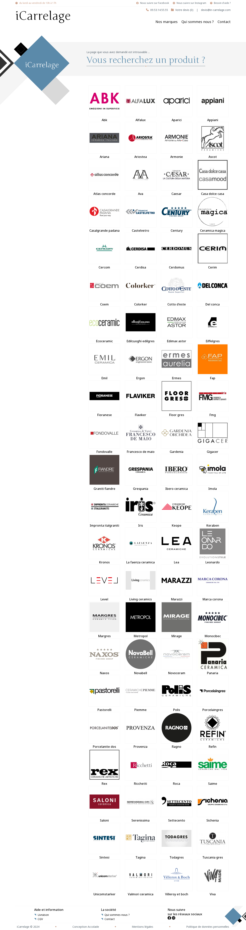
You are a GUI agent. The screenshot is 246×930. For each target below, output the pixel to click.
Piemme (140, 710)
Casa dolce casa (212, 194)
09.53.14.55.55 (159, 10)
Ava (140, 194)
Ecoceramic (104, 341)
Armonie (176, 157)
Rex (104, 783)
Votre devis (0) (184, 10)
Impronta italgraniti (104, 525)
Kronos (104, 562)
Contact (224, 21)
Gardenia (176, 452)
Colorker (140, 304)
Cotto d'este (176, 304)
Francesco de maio (141, 452)
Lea (176, 562)
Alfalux (140, 120)
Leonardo (212, 562)
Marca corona (212, 599)
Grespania (140, 489)
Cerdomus (176, 267)
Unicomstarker (104, 894)
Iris (140, 525)
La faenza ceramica (140, 562)
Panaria (212, 673)
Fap (212, 378)
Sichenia (212, 820)
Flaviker (140, 415)
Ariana (104, 157)
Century (177, 230)
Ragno (176, 746)
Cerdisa (140, 267)
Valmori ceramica (140, 894)
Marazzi (176, 599)
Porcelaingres (212, 710)
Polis (176, 710)
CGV (40, 919)
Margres (104, 636)
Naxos (104, 673)
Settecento (176, 820)
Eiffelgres (213, 341)
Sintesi (104, 857)
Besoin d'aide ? (222, 3)
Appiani (212, 120)
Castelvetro (140, 230)
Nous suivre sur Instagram (191, 3)
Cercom (104, 267)
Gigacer (212, 452)
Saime (212, 783)
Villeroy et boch (176, 894)
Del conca (212, 304)
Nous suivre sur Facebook (154, 3)
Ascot (213, 157)
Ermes (176, 378)
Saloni (104, 820)
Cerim (212, 267)
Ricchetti (140, 783)
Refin (212, 746)
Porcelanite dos (104, 746)
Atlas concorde (104, 194)
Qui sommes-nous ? (117, 915)
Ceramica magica (212, 230)
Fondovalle (104, 452)
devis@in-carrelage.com (216, 10)
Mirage (176, 636)
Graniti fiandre (104, 489)
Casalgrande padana (104, 230)
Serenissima (140, 820)
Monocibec (212, 636)
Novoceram (176, 673)
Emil (104, 378)
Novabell (140, 673)
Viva (213, 894)
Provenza (140, 746)
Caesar (176, 194)
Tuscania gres (212, 857)
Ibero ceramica (176, 489)
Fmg (212, 415)
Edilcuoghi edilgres (140, 341)
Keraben (212, 525)
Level (104, 599)
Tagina (140, 857)
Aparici (177, 120)
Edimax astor (176, 341)
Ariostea (140, 157)
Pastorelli (104, 710)
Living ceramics (140, 599)
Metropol (141, 636)
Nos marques (166, 21)
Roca (176, 783)
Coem (104, 304)
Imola (212, 489)
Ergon (140, 378)
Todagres (177, 857)
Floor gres (176, 415)
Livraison (43, 915)
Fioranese (104, 415)
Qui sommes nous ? (197, 21)
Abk (104, 120)
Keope (176, 525)
